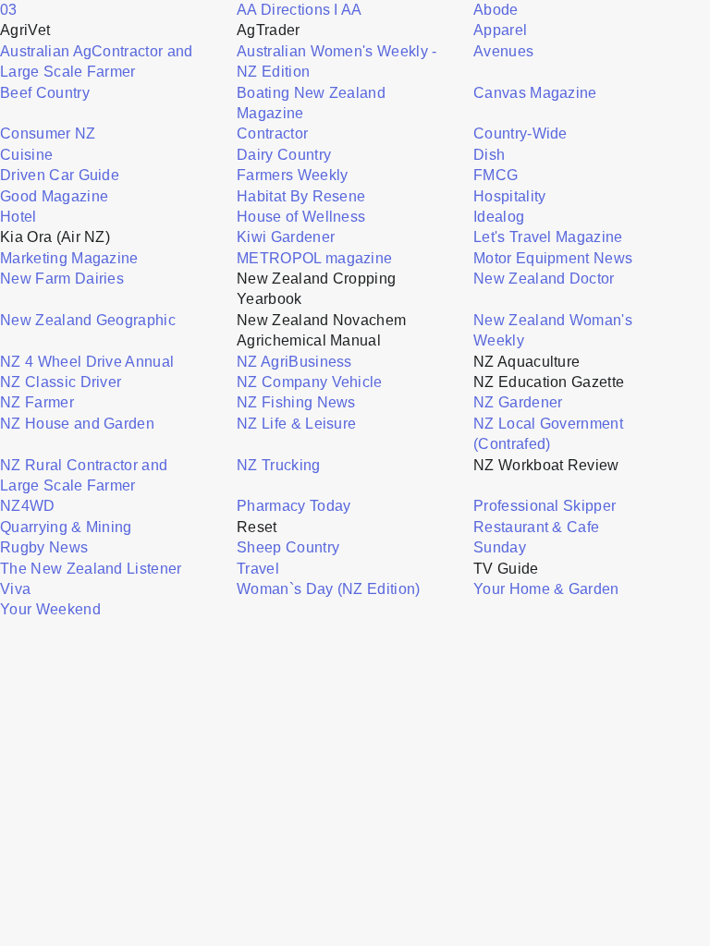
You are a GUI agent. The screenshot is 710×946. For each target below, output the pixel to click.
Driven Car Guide (59, 175)
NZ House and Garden (77, 423)
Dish (489, 155)
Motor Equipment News (552, 258)
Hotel (18, 216)
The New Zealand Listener (91, 568)
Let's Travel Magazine (548, 237)
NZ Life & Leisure (296, 423)
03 (9, 10)
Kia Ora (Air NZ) (55, 237)
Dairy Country (284, 155)
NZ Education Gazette (548, 382)
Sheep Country (288, 547)
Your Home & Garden (546, 589)
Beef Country (45, 93)
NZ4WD (27, 506)
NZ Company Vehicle (310, 382)
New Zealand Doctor (544, 278)
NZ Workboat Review (546, 465)
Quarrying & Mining (66, 527)
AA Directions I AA (299, 10)
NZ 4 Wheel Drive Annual (87, 362)
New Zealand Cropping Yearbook (316, 289)
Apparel (500, 30)
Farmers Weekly (292, 175)
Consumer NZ (48, 133)
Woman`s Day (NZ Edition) (329, 589)
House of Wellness (301, 216)
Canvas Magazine (535, 93)
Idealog (498, 216)
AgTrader (268, 30)
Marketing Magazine (69, 258)
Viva (15, 589)
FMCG (495, 175)
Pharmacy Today (293, 506)
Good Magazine (54, 196)
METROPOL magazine (314, 258)
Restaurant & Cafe (536, 527)
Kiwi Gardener (286, 237)
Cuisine (26, 155)
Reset (257, 527)
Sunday (499, 547)
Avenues (503, 51)
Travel (258, 568)
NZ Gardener (518, 402)
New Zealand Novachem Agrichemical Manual (321, 330)
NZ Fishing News (296, 402)
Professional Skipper (544, 506)
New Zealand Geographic (88, 320)
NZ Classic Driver (60, 382)
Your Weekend (50, 609)
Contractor (272, 133)
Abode (496, 10)
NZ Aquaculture (526, 362)
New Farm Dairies (62, 278)
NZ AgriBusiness (294, 362)
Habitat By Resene (301, 196)
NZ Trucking (279, 465)
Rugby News (44, 547)
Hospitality (509, 196)
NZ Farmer (37, 402)
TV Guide (506, 568)
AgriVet (25, 30)
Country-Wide (520, 133)
